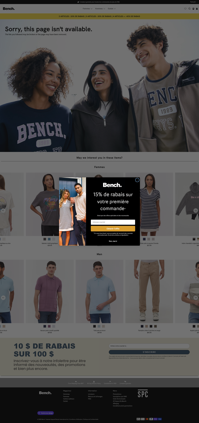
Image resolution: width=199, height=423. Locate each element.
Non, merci (113, 241)
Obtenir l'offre (113, 228)
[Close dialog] (137, 180)
